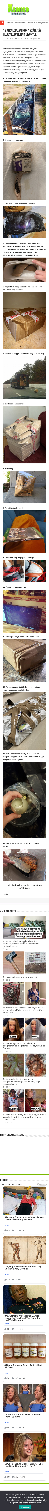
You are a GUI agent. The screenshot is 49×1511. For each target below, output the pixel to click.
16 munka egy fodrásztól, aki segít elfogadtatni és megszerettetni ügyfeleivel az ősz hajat (24, 1045)
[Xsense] (24, 8)
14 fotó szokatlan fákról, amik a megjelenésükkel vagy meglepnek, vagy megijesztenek (21, 1081)
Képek (20, 39)
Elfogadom (25, 1507)
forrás (5, 894)
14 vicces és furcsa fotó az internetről (20, 977)
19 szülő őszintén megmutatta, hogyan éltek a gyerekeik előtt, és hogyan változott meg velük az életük (24, 1117)
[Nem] (45, 1501)
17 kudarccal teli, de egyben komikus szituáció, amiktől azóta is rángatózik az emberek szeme (21, 943)
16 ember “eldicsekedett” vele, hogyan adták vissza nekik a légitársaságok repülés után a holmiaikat (24, 1010)
